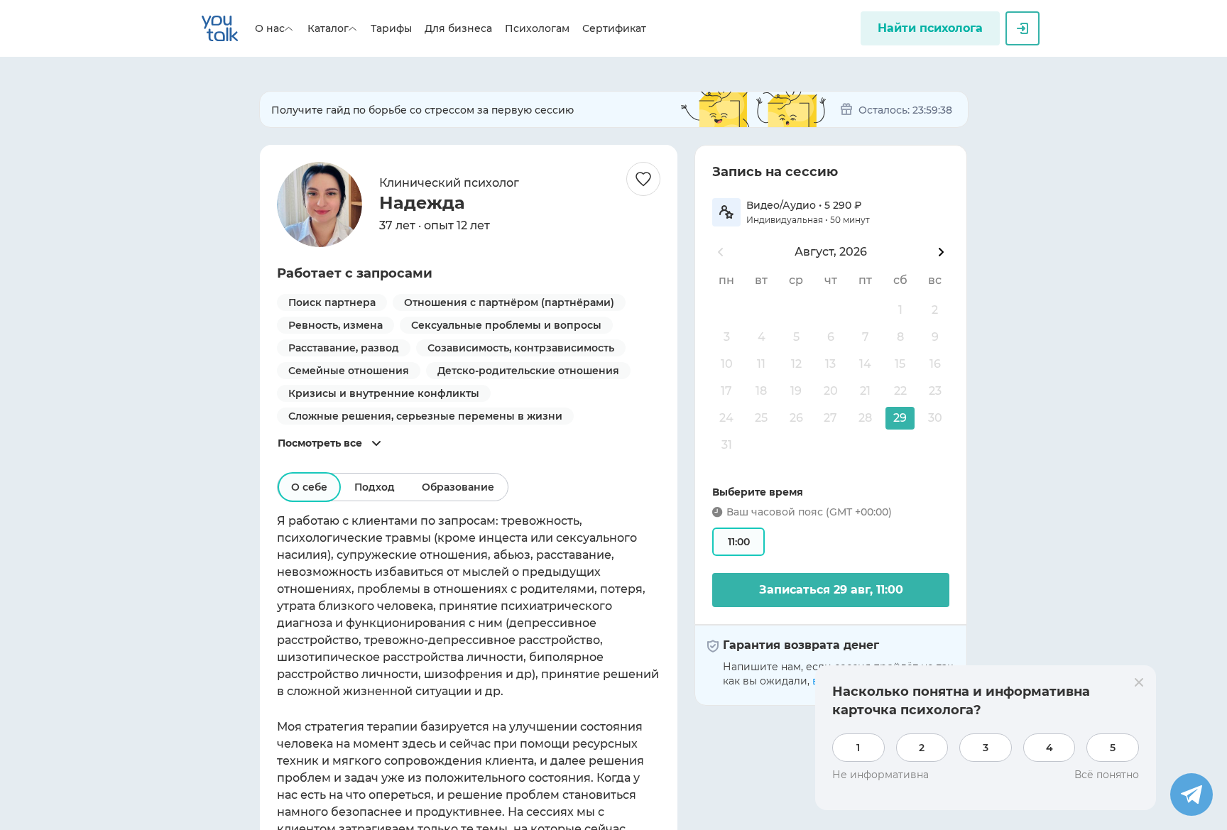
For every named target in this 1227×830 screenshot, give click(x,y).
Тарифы (391, 28)
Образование (458, 487)
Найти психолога (930, 28)
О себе (309, 487)
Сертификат (614, 28)
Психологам (537, 28)
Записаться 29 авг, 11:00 (831, 589)
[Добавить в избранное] (643, 179)
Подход (374, 487)
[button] (900, 418)
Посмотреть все (320, 443)
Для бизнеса (458, 28)
